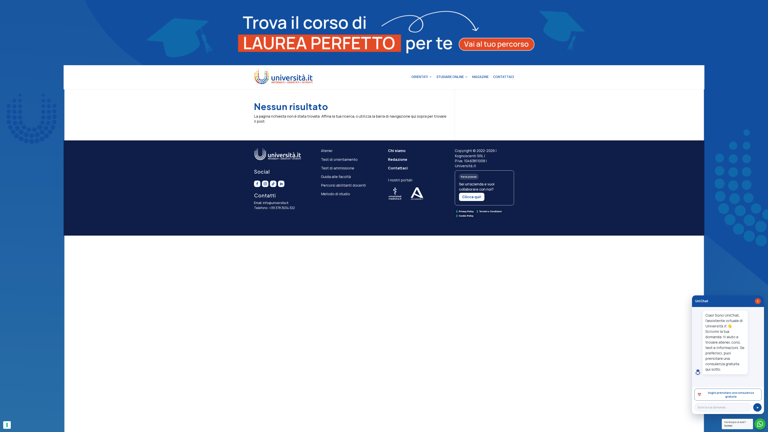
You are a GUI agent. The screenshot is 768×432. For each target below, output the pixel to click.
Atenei (326, 150)
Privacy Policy (466, 211)
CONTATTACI (503, 77)
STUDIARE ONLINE (450, 77)
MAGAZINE (480, 77)
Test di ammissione (337, 168)
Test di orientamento (339, 159)
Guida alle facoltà (336, 176)
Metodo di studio (335, 193)
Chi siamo (397, 150)
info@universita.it (275, 203)
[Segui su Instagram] (265, 184)
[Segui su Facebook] (257, 184)
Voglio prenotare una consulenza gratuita (725, 394)
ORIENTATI (419, 77)
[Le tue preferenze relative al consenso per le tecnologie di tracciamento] (7, 425)
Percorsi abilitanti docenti (343, 185)
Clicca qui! (471, 196)
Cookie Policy (466, 215)
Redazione (397, 159)
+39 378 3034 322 (282, 208)
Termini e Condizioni (490, 211)
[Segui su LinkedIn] (281, 184)
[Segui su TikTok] (273, 184)
